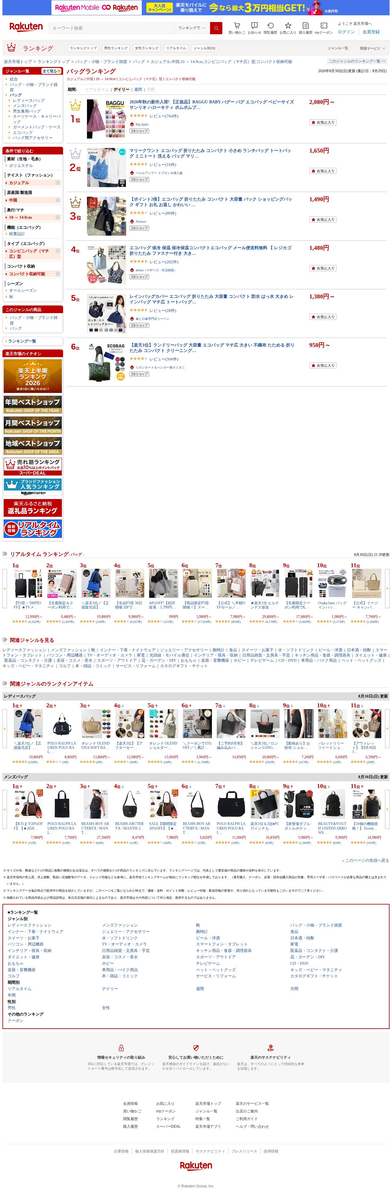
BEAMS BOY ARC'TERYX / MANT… (95, 828)
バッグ (139, 61)
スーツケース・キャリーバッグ (37, 119)
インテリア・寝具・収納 (216, 655)
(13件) (66, 843)
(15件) (134, 843)
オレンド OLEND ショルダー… (163, 745)
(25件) (201, 843)
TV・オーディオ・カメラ (109, 655)
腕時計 (218, 650)
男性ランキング (116, 48)
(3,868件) (305, 621)
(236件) (100, 621)
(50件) (168, 843)
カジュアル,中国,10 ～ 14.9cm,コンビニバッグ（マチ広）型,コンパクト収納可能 (221, 61)
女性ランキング (147, 48)
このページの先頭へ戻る (367, 860)
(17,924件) (204, 621)
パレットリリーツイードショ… (331, 745)
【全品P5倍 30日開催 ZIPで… (128, 605)
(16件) (235, 843)
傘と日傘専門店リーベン (152, 318)
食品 (233, 650)
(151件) (168, 621)
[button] (254, 28)
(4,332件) (34, 621)
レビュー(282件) (163, 262)
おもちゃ (189, 660)
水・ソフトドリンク (296, 650)
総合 (14, 79)
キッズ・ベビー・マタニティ (28, 666)
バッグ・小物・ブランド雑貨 (101, 61)
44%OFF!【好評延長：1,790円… (162, 605)
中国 (13, 200)
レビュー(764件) (163, 116)
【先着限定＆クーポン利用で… (60, 605)
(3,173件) (339, 621)
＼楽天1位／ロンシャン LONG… (264, 745)
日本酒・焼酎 (359, 650)
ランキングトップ (83, 48)
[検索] (216, 28)
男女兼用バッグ (27, 111)
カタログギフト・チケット (184, 666)
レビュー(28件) (162, 310)
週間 (138, 89)
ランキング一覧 (22, 341)
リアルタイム (176, 48)
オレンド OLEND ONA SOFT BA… (95, 745)
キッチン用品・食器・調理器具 (322, 655)
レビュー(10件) (162, 164)
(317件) (303, 762)
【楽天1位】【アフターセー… (129, 745)
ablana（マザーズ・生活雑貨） (156, 270)
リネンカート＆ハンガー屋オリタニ (160, 367)
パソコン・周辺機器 (65, 655)
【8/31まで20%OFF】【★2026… (28, 826)
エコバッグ (23, 132)
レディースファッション (24, 650)
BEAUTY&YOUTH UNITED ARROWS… (332, 828)
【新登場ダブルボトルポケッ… (297, 826)
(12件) (337, 762)
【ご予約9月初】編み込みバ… (230, 745)
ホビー (240, 660)
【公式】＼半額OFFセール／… (231, 605)
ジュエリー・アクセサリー (184, 650)
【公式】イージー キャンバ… (365, 605)
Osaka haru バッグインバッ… (332, 605)
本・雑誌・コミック (93, 666)
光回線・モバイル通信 (169, 655)
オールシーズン (23, 290)
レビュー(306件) (163, 359)
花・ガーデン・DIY (158, 660)
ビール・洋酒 (330, 650)
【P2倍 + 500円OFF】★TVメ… (27, 605)
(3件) (65, 762)
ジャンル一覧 (338, 48)
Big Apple (142, 124)
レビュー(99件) (162, 213)
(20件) (371, 762)
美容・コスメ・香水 (74, 660)
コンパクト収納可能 (27, 274)
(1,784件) (203, 762)
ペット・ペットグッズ (361, 660)
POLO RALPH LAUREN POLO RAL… (61, 747)
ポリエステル (21, 165)
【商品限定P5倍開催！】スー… (196, 605)
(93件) (337, 843)
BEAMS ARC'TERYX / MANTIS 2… (129, 826)
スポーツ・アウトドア (117, 660)
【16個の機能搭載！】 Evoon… (365, 826)
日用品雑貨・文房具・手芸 (266, 655)
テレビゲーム (262, 660)
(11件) (32, 843)
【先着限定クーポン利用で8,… (297, 605)
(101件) (371, 843)
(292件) (270, 762)
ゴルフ (65, 666)
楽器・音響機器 (215, 660)
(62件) (269, 843)
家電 (141, 655)
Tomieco (141, 221)
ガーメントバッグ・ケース (37, 127)
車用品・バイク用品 (319, 660)
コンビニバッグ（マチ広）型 (29, 253)
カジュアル (19, 182)
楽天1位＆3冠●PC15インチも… (265, 826)
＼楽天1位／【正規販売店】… (95, 605)
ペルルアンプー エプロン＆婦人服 (159, 173)
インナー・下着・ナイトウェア (128, 650)
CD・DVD (287, 660)
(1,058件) (373, 621)
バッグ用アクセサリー (33, 137)
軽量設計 (17, 233)
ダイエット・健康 (371, 655)
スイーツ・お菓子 (257, 650)
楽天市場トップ (18, 61)
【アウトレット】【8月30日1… (364, 747)
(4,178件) (271, 621)
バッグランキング (91, 71)
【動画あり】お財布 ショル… (297, 745)
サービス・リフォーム (136, 666)
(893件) (236, 621)
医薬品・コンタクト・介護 (28, 660)
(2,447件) (68, 621)
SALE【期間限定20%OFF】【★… (163, 826)
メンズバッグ (25, 105)
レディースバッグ (29, 100)
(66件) (134, 762)
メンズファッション (69, 650)
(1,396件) (305, 843)
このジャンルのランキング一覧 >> (357, 61)
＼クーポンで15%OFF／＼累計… (197, 745)
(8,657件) (136, 621)
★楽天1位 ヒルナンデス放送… (265, 605)
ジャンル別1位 (205, 48)
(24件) (168, 762)
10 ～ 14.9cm (20, 217)
